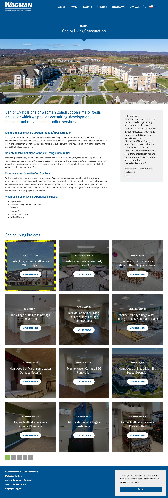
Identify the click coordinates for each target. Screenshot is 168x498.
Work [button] (73, 6)
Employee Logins (13, 488)
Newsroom (118, 6)
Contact (134, 6)
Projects (87, 6)
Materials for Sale (13, 476)
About (61, 6)
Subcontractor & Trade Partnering (21, 472)
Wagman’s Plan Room (15, 484)
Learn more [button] (134, 482)
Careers (102, 6)
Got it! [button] (141, 489)
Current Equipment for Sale (18, 480)
